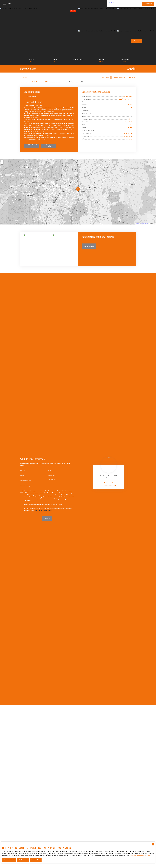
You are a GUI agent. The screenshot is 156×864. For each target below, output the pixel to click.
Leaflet (137, 223)
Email (22, 475)
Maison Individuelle (32, 82)
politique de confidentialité (43, 510)
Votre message (25, 486)
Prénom (22, 470)
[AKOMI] (120, 3)
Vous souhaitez (51, 479)
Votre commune (25, 481)
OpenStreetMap (145, 223)
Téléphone (51, 475)
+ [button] (2, 161)
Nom (49, 470)
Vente (22, 82)
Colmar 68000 (43, 82)
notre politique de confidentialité (140, 855)
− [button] (2, 163)
